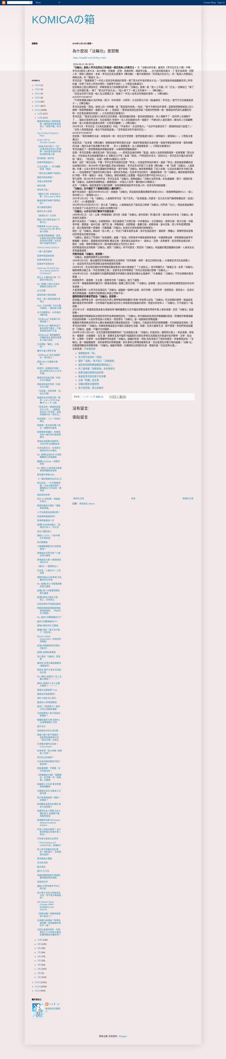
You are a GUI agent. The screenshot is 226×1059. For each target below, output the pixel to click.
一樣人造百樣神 (44, 251)
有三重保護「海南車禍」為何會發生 (96, 368)
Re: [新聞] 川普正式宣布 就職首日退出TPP (49, 285)
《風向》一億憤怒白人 (47, 566)
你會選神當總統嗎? (46, 516)
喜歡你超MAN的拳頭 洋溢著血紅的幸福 (49, 578)
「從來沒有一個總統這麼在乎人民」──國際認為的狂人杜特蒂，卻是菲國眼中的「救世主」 (49, 411)
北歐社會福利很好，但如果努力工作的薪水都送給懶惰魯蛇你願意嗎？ (49, 932)
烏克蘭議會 (42, 542)
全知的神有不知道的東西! (49, 604)
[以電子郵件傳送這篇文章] (111, 397)
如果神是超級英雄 (45, 256)
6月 (39, 956)
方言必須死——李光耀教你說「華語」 (48, 167)
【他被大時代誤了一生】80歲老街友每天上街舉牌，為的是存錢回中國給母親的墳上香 (49, 150)
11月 (40, 118)
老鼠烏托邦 (42, 882)
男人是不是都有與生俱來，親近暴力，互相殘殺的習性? (49, 852)
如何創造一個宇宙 (45, 158)
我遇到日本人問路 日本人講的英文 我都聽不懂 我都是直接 (49, 813)
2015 (37, 982)
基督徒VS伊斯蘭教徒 (47, 702)
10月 (40, 940)
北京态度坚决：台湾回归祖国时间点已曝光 (48, 449)
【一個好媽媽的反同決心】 (50, 479)
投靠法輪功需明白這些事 (90, 372)
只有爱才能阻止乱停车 (47, 838)
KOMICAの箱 (63, 20)
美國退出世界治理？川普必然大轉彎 (48, 554)
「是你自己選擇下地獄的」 (50, 173)
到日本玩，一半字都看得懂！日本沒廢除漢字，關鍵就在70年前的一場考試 (49, 487)
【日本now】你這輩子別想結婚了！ (48, 320)
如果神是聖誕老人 (45, 162)
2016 (37, 110)
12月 (40, 114)
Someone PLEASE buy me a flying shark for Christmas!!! (48, 271)
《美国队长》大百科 (46, 215)
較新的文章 (78, 498)
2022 (37, 89)
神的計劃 (41, 186)
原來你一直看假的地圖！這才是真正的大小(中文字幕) (49, 371)
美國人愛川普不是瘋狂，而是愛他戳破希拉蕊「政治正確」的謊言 (48, 737)
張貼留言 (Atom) (87, 504)
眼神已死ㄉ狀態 (44, 211)
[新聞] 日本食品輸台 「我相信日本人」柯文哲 (48, 526)
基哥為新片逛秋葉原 (46, 295)
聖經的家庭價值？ (45, 177)
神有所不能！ (43, 190)
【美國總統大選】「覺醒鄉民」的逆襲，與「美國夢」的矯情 (49, 777)
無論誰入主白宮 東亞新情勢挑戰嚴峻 (49, 785)
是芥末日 (41, 726)
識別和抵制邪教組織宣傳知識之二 (95, 364)
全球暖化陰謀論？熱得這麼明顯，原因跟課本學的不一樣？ (49, 923)
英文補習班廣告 (44, 207)
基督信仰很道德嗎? (46, 694)
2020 (37, 97)
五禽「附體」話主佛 (88, 380)
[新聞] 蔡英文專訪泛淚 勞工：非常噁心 (48, 598)
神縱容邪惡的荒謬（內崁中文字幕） (48, 385)
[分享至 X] (118, 397)
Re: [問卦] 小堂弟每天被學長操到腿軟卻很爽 (49, 469)
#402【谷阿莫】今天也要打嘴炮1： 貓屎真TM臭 (49, 307)
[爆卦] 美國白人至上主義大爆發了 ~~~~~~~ (48, 684)
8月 (39, 948)
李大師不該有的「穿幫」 (90, 357)
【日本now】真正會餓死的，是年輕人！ (48, 356)
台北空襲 (41, 290)
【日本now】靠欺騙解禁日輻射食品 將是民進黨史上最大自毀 (49, 337)
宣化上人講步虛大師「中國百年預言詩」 (48, 278)
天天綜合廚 (42, 863)
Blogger (123, 1036)
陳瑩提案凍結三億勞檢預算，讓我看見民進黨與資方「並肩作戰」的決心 (49, 125)
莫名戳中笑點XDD (45, 474)
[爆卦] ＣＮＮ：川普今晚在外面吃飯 (48, 536)
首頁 (133, 498)
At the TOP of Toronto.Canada (46, 141)
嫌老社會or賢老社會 (46, 351)
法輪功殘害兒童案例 (88, 384)
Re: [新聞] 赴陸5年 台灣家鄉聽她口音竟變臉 (49, 456)
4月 (39, 965)
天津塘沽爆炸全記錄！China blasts (47, 745)
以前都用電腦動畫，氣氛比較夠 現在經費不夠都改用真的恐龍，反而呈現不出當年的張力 (49, 239)
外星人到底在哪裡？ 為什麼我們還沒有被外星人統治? (49, 832)
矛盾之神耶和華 (44, 181)
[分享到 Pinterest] (124, 397)
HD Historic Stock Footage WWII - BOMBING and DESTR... (45, 906)
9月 (39, 944)
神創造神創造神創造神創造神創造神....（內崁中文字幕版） (49, 611)
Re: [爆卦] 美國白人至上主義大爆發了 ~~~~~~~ (49, 677)
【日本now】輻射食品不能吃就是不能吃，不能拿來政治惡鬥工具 (49, 328)
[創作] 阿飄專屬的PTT (47, 621)
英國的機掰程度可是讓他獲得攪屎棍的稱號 (48, 876)
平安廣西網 (89, 349)
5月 (39, 960)
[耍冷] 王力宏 (43, 871)
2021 (37, 93)
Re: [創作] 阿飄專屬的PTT (49, 617)
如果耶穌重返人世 (45, 520)
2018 (37, 102)
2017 (37, 106)
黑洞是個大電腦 (44, 858)
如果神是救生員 (44, 260)
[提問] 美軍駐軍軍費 (46, 652)
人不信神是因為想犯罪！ (48, 512)
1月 (39, 977)
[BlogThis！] (114, 397)
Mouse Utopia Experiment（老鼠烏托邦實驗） (49, 639)
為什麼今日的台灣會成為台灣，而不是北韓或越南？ (49, 895)
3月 (39, 969)
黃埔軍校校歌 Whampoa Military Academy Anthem (48, 822)
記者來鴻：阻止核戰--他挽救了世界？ (49, 752)
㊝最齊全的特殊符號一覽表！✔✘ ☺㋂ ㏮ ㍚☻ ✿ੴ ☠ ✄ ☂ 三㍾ (48, 400)
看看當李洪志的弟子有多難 (92, 376)
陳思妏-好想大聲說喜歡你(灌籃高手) (49, 664)
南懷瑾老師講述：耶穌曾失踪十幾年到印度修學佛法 (49, 434)
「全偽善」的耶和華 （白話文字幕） (49, 392)
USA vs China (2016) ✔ (48, 247)
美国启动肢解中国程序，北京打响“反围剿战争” (48, 442)
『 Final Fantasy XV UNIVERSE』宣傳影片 (49, 844)
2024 (37, 85)
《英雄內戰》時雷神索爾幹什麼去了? (48, 914)
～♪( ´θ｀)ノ (54, 1004)
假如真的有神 (43, 495)
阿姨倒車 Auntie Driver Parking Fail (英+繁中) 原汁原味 (49, 229)
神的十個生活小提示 (46, 698)
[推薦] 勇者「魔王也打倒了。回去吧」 (48, 631)
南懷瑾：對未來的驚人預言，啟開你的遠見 (48, 426)
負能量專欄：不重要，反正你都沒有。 (48, 769)
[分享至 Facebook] (121, 397)
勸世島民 (41, 867)
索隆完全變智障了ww (47, 690)
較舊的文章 (188, 498)
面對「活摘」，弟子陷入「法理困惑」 (97, 361)
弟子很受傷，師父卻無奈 (90, 388)
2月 (39, 973)
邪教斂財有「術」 (87, 353)
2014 (37, 986)
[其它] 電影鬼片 (44, 531)
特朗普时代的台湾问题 (47, 731)
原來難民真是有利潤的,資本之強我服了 (49, 805)
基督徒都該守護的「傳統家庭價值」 (48, 506)
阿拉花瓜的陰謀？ (45, 757)
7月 (39, 952)
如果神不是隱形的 (45, 264)
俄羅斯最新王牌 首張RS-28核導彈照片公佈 (48, 721)
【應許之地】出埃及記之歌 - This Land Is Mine (49, 195)
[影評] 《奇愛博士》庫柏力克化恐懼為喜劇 (48, 707)
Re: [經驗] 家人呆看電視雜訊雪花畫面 (49, 585)
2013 (37, 990)
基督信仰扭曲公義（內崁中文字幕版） (48, 379)
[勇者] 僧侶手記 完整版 (47, 625)
